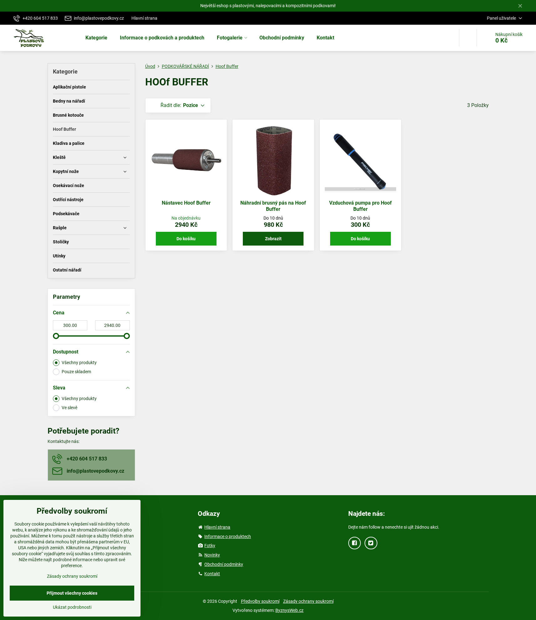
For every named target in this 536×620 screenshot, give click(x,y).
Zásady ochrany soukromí (308, 601)
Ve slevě (69, 407)
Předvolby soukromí (260, 601)
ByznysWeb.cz (289, 610)
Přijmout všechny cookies (72, 593)
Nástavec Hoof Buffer (186, 203)
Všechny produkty (79, 362)
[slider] (56, 336)
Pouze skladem (76, 371)
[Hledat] (468, 38)
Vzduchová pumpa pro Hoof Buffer (360, 206)
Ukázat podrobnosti (72, 607)
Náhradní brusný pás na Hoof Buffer (273, 206)
